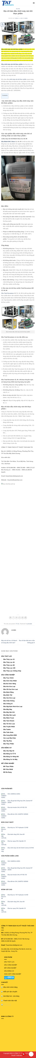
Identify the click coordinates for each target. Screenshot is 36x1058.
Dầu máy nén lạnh (9, 715)
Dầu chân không (8, 701)
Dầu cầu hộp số (8, 751)
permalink (29, 623)
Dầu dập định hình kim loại (12, 706)
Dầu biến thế (7, 695)
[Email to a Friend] (19, 617)
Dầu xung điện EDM (10, 735)
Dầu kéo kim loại (9, 686)
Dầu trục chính (8, 678)
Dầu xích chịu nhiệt (10, 681)
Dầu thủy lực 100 (9, 668)
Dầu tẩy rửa (7, 741)
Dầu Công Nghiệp (8, 675)
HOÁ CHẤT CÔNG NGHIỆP (12, 974)
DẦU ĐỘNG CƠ (6, 748)
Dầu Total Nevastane (7, 293)
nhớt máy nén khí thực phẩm (17, 79)
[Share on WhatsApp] (10, 617)
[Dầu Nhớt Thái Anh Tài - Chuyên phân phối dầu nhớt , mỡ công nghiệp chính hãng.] (8, 3)
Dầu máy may (7, 709)
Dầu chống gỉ (8, 703)
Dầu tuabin (7, 729)
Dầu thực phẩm (8, 744)
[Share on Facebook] (13, 617)
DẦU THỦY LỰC (9, 962)
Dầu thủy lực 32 (8, 659)
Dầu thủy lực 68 (8, 665)
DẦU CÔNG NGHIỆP (10, 965)
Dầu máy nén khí (9, 712)
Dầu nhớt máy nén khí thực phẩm (12, 49)
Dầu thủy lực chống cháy (12, 671)
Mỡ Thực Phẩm (8, 766)
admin (26, 18)
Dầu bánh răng (8, 692)
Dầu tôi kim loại (9, 724)
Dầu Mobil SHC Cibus (8, 141)
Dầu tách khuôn (8, 721)
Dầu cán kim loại (9, 698)
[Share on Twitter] (16, 617)
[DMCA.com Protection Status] (9, 977)
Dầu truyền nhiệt (9, 726)
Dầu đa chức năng (9, 683)
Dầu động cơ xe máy (10, 759)
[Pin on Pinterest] (22, 617)
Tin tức (18, 8)
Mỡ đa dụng (7, 772)
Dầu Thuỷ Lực (6, 656)
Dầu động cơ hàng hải (11, 756)
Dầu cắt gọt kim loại (10, 689)
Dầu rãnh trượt (8, 718)
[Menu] (34, 3)
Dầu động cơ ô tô (9, 754)
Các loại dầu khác (9, 738)
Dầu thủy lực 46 (8, 662)
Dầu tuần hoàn (8, 732)
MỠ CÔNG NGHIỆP (7, 763)
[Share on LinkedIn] (25, 617)
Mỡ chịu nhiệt (8, 769)
